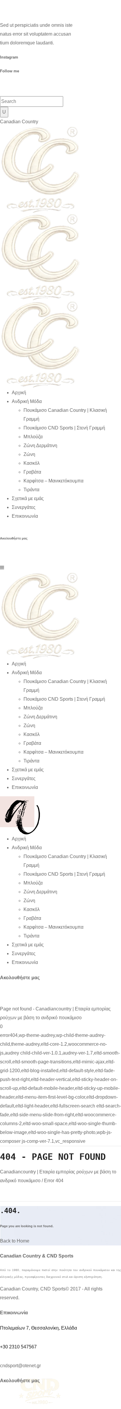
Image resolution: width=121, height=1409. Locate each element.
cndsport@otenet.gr (20, 1365)
